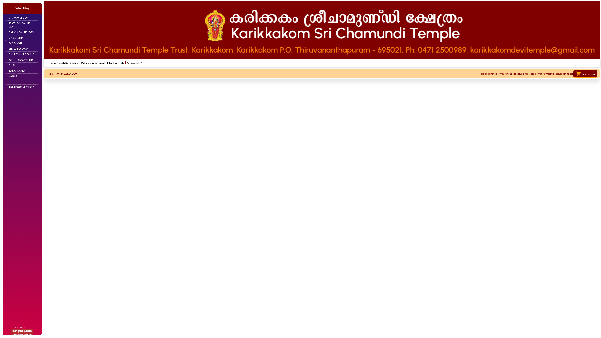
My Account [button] (133, 63)
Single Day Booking (68, 63)
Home (53, 63)
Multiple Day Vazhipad (93, 63)
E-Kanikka (112, 63)
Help (122, 63)
